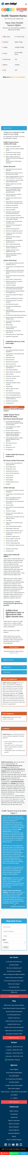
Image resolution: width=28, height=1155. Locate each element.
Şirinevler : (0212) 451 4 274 (14, 1056)
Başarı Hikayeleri (14, 1127)
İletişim (14, 1136)
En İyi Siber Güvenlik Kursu (14, 961)
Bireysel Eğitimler (14, 1130)
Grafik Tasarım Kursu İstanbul (14, 977)
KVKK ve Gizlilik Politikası (14, 1139)
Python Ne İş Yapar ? (14, 984)
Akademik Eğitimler (14, 1133)
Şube (5, 940)
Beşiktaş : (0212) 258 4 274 (14, 1053)
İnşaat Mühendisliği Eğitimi (14, 1072)
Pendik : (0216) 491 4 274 (14, 1050)
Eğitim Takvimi (14, 1111)
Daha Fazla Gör (14, 996)
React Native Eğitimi (14, 1088)
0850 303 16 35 (14, 653)
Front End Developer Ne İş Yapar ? (14, 980)
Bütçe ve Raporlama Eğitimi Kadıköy (14, 974)
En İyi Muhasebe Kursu (14, 1014)
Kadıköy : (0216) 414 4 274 (15, 1046)
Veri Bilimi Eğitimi (14, 1082)
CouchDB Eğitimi (14, 1076)
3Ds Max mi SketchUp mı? (14, 968)
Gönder (6, 947)
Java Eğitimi (14, 1095)
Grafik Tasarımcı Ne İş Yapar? (14, 1021)
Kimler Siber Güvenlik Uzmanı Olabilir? (14, 1008)
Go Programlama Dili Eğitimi (14, 1079)
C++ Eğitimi (14, 1098)
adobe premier (19, 799)
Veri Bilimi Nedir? (14, 965)
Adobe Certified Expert (16, 745)
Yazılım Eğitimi (14, 1069)
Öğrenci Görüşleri (14, 1123)
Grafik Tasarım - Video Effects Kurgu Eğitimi (14, 1091)
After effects (8, 799)
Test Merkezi (14, 1114)
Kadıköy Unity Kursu (14, 1018)
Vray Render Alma (14, 987)
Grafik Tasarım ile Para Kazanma (14, 1027)
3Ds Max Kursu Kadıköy (14, 971)
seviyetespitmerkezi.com (8, 795)
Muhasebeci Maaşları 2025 (14, 1034)
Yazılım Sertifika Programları (14, 1011)
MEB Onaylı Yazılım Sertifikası (14, 1030)
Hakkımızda (14, 1117)
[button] (14, 128)
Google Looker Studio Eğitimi (14, 1085)
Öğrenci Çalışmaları (14, 1120)
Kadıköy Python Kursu (14, 1024)
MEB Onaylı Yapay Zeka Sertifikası (14, 1005)
